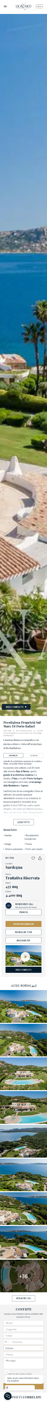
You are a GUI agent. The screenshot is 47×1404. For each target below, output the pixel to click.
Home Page (8, 730)
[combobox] (23, 1354)
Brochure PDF (23, 940)
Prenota (23, 912)
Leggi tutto (23, 822)
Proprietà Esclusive (26, 730)
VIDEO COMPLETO (23, 969)
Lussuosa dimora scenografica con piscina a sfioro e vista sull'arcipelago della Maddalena (23, 733)
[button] (33, 857)
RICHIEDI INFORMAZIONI (23, 924)
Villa (17, 730)
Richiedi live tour (23, 932)
